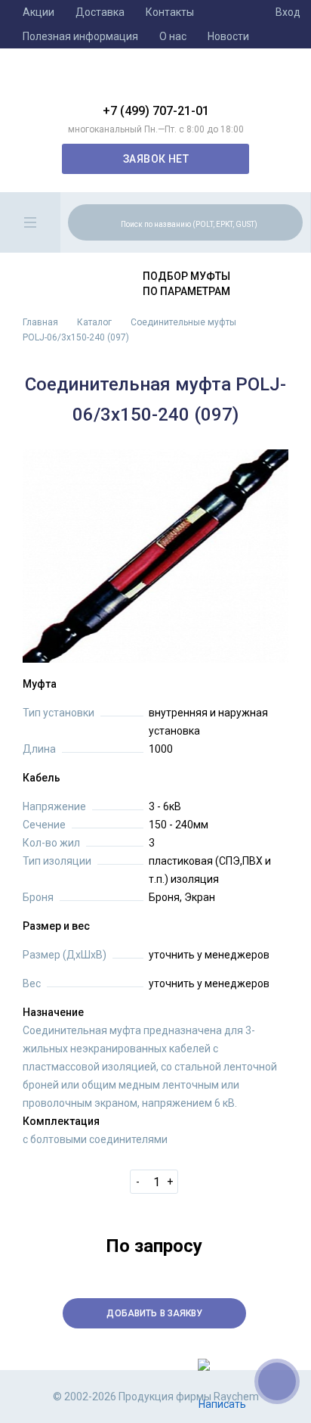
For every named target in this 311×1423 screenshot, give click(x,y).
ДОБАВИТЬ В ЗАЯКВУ (154, 1313)
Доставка (100, 12)
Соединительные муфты (183, 322)
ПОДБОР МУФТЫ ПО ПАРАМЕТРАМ (186, 283)
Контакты (170, 12)
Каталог (94, 322)
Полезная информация (80, 36)
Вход (288, 12)
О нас (172, 36)
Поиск (289, 221)
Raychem (155, 82)
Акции (38, 12)
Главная (40, 322)
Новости (228, 36)
